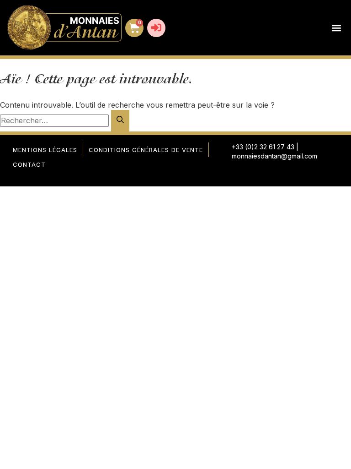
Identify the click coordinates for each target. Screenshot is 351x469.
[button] (336, 27)
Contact (29, 164)
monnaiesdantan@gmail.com (274, 156)
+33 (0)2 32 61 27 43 (263, 147)
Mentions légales (45, 149)
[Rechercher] (120, 120)
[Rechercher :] (55, 120)
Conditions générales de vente (146, 149)
